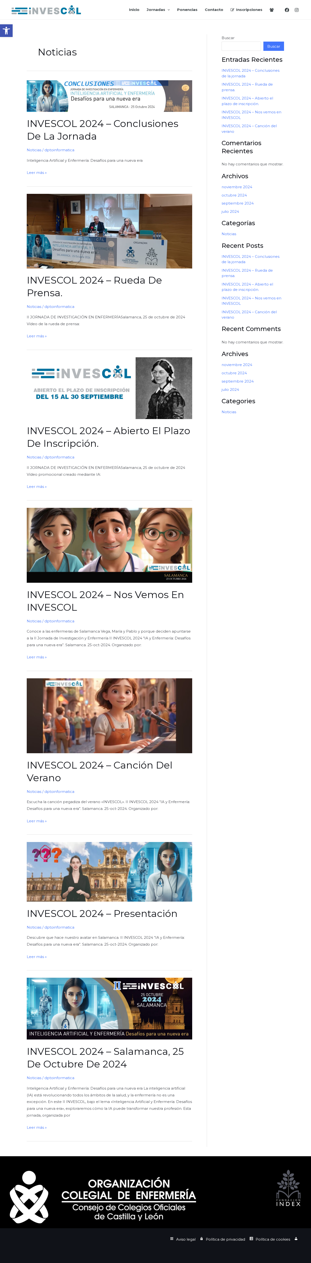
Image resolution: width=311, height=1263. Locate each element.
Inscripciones (249, 9)
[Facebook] (287, 10)
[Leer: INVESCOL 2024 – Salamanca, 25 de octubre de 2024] (109, 1008)
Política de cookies (273, 1239)
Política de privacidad (225, 1239)
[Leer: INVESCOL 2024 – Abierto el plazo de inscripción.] (109, 387)
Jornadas (156, 9)
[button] (6, 30)
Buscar (228, 38)
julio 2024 (230, 211)
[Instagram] (296, 10)
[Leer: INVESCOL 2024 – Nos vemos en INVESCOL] (109, 545)
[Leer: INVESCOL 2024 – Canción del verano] (109, 715)
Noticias (34, 150)
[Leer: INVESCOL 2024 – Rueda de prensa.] (109, 230)
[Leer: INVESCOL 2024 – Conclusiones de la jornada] (109, 95)
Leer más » (37, 173)
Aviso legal (186, 1239)
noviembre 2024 (237, 187)
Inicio (134, 9)
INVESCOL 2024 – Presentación (102, 913)
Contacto (214, 9)
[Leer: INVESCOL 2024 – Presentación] (109, 871)
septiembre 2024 (238, 203)
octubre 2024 (234, 195)
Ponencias (187, 9)
